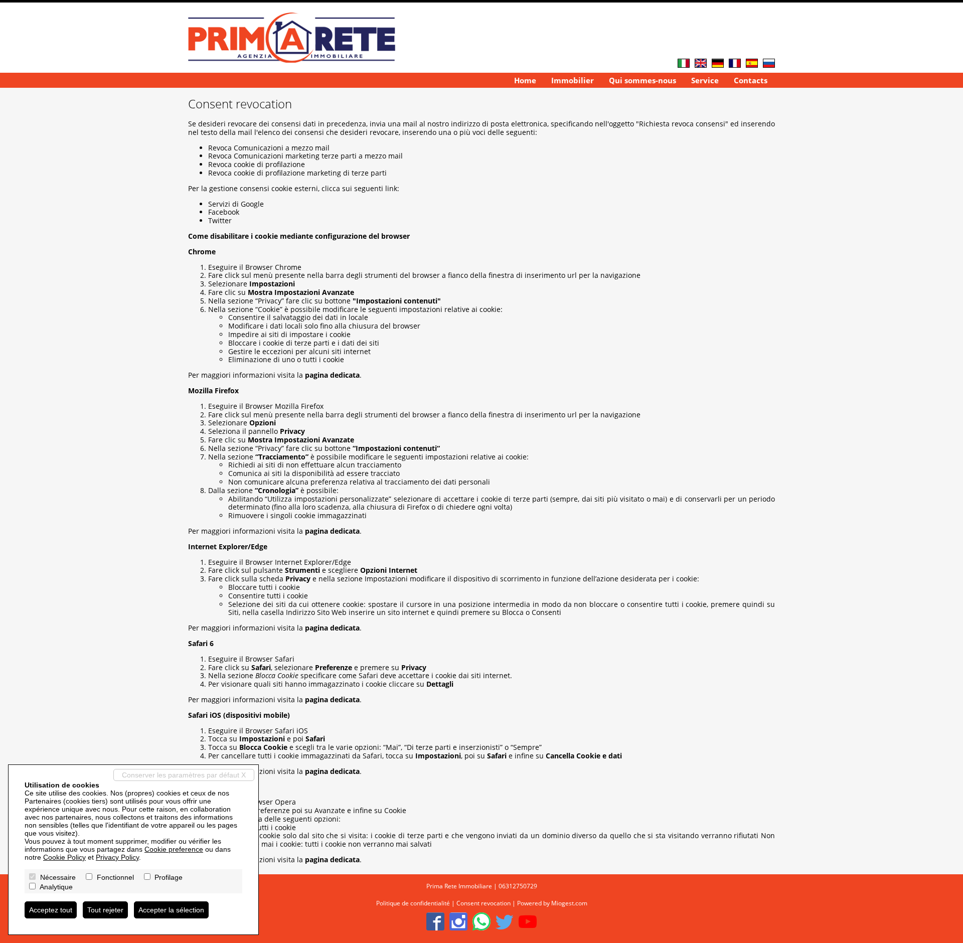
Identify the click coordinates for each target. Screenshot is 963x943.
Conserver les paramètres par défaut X (184, 775)
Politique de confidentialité (413, 903)
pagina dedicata (332, 375)
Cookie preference (173, 849)
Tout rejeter (105, 910)
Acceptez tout (50, 910)
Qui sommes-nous (642, 80)
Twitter (220, 220)
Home (525, 80)
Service (705, 80)
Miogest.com (569, 903)
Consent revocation (483, 903)
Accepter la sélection (171, 910)
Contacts (750, 80)
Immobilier (572, 80)
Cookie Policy (64, 857)
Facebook (223, 212)
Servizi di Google (236, 204)
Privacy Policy (117, 857)
